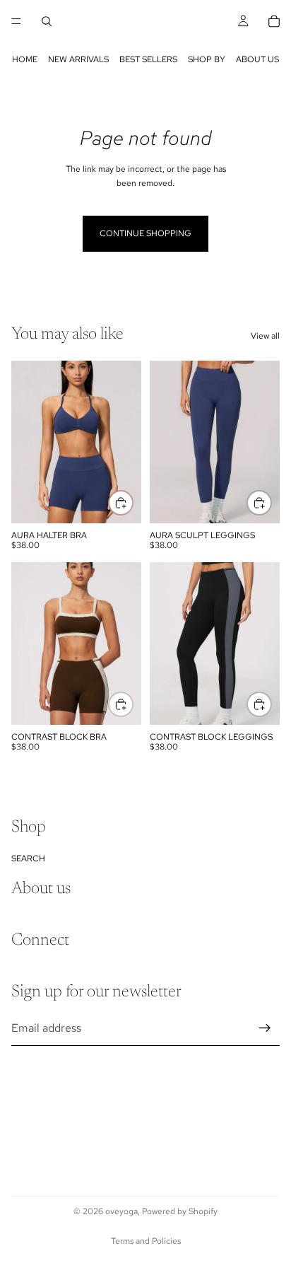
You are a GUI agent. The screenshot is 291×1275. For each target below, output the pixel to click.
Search (28, 858)
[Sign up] (265, 1028)
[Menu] (16, 21)
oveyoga (121, 1211)
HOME (24, 59)
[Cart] (274, 21)
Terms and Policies (146, 1241)
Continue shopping (145, 233)
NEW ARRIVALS (78, 59)
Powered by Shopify (180, 1211)
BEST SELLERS (148, 59)
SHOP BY (206, 59)
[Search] (46, 21)
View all (265, 336)
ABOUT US (257, 59)
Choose (132, 502)
